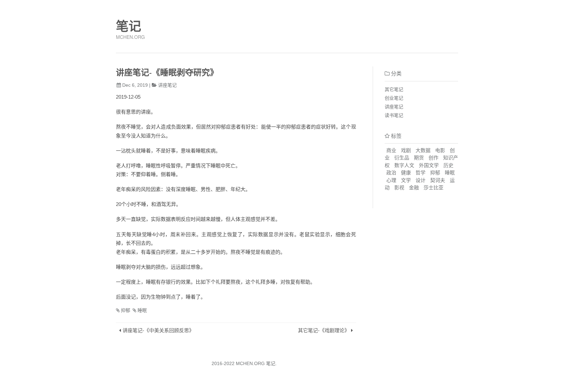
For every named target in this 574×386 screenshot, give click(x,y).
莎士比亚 (433, 187)
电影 (440, 150)
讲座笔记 (167, 85)
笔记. (271, 363)
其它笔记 (394, 89)
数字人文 (404, 165)
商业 (391, 150)
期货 (419, 157)
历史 (448, 165)
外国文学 (429, 165)
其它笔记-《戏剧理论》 (323, 330)
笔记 (128, 26)
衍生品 (401, 157)
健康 (406, 172)
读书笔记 (394, 115)
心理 (391, 180)
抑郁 (125, 310)
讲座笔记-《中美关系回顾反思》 (158, 330)
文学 (406, 180)
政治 (391, 172)
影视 (399, 187)
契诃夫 (437, 180)
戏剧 (406, 150)
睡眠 (142, 310)
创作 (433, 157)
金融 (414, 187)
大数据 (423, 150)
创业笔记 (394, 98)
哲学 (421, 172)
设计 (421, 180)
